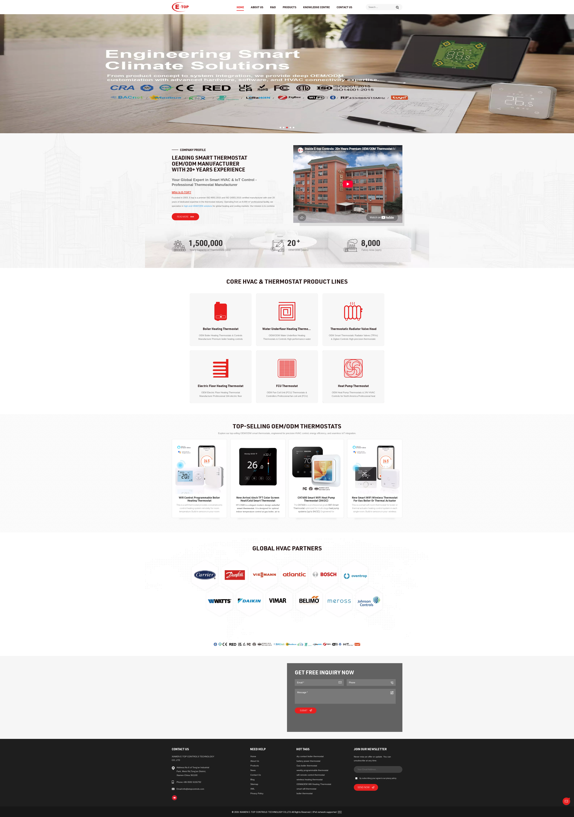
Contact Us (344, 7)
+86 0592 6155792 (189, 782)
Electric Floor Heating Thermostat (220, 386)
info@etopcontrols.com (190, 789)
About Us (257, 7)
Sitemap (254, 784)
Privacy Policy (256, 793)
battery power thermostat (308, 761)
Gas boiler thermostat (307, 765)
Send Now (364, 787)
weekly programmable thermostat (312, 770)
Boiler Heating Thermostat (220, 329)
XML (252, 789)
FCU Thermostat (287, 386)
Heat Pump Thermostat (353, 386)
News (253, 770)
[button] (280, 127)
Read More (182, 216)
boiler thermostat (305, 793)
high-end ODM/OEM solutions (198, 206)
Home (240, 7)
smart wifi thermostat (306, 789)
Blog (252, 779)
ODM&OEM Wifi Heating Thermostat (314, 784)
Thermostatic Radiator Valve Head (353, 329)
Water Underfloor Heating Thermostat (287, 329)
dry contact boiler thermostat (310, 756)
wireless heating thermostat (310, 779)
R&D (273, 7)
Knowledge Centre (316, 7)
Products (289, 7)
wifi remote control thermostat (311, 775)
